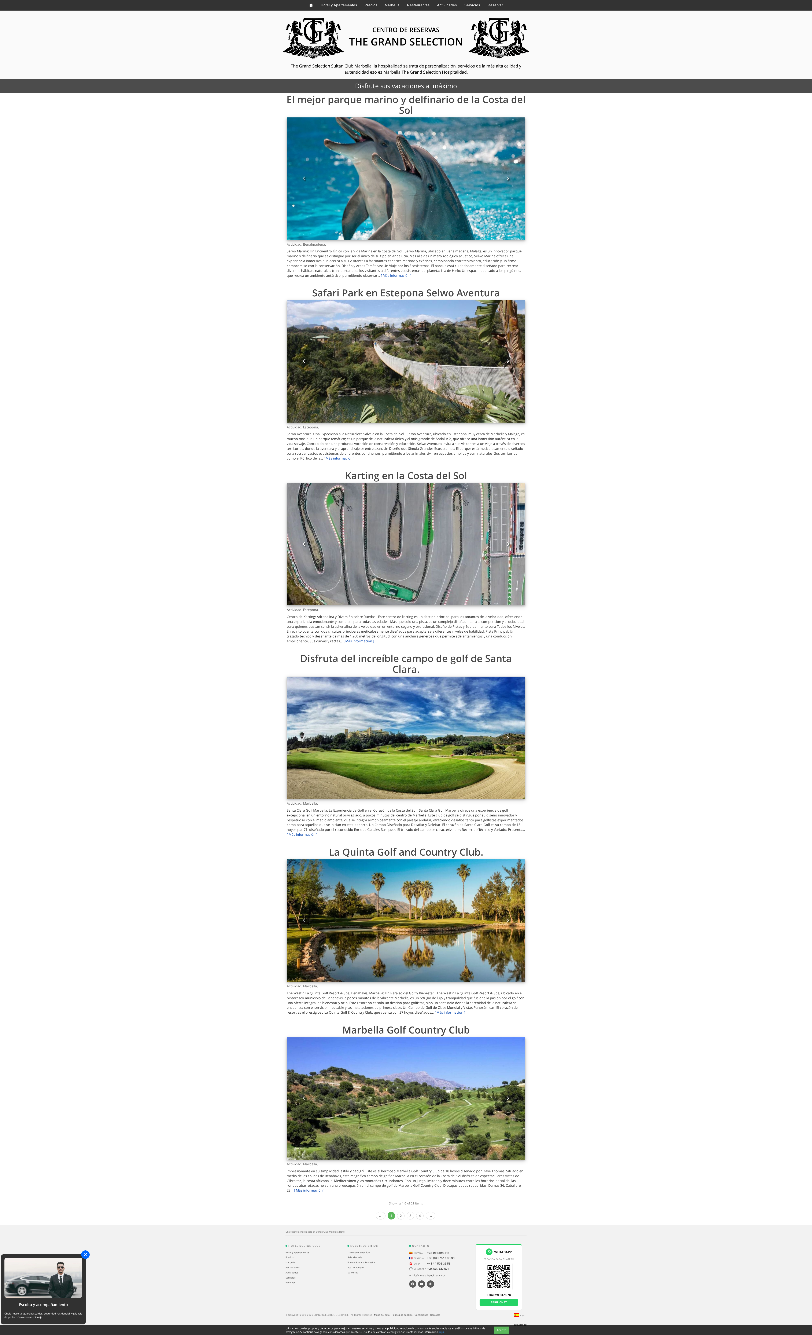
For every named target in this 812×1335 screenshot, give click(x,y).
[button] (304, 178)
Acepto (501, 1330)
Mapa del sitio (382, 1314)
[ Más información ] (396, 275)
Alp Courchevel (355, 1267)
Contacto (435, 1314)
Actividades (447, 5)
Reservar (495, 5)
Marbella (392, 5)
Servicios (472, 5)
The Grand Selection (358, 1252)
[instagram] (430, 1284)
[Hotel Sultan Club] (311, 5)
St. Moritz (352, 1272)
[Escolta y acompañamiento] (43, 1277)
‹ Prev (380, 1216)
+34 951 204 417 (438, 1252)
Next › (430, 1216)
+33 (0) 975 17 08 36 (440, 1258)
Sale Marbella (354, 1257)
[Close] (85, 1254)
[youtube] (421, 1284)
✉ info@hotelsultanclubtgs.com (427, 1275)
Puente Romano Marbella (361, 1262)
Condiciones (421, 1314)
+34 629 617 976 (438, 1268)
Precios (371, 5)
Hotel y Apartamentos (339, 5)
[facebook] (412, 1284)
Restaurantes (418, 5)
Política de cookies (402, 1314)
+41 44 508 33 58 (438, 1263)
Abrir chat (499, 1302)
